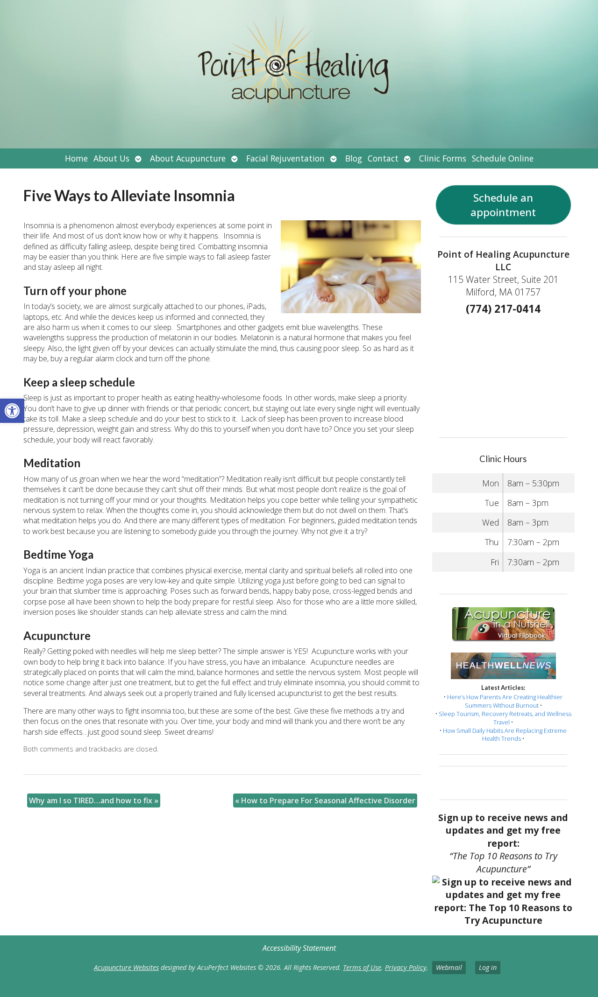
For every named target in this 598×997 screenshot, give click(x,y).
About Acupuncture (188, 158)
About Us (111, 158)
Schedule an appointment (503, 204)
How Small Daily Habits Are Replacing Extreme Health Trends (505, 734)
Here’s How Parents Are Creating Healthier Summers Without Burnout (504, 701)
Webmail (449, 967)
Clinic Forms (442, 158)
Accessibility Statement (299, 948)
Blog (353, 158)
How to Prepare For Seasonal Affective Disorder (325, 800)
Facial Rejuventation (285, 158)
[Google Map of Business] (503, 373)
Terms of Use (362, 967)
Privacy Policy (406, 967)
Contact (383, 158)
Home (76, 158)
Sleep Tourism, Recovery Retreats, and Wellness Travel (505, 717)
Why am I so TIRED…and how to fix (93, 800)
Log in (488, 967)
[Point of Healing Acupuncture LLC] (299, 74)
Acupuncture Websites (126, 967)
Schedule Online (503, 158)
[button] (12, 411)
